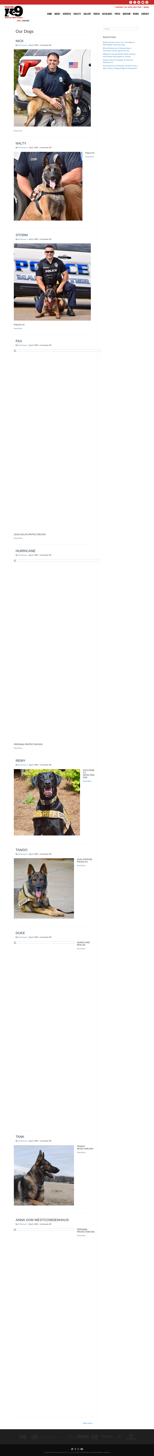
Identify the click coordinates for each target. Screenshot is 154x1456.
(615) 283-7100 (134, 7)
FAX (19, 341)
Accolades (107, 13)
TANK (20, 1137)
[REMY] (47, 802)
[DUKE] (44, 1032)
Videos (96, 13)
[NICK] (52, 88)
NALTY (21, 143)
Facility (77, 13)
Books (136, 13)
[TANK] (44, 1175)
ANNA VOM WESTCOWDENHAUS (42, 1220)
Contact (145, 13)
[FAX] (57, 440)
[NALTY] (48, 186)
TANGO (21, 850)
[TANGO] (44, 888)
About (57, 13)
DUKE (20, 933)
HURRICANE (26, 551)
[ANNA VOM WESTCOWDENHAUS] (44, 1319)
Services (67, 13)
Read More (18, 131)
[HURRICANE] (57, 650)
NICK (20, 41)
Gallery (87, 13)
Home (49, 13)
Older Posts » (88, 1423)
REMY (20, 760)
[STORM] (52, 282)
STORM (22, 235)
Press (117, 13)
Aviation (126, 13)
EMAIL (146, 7)
